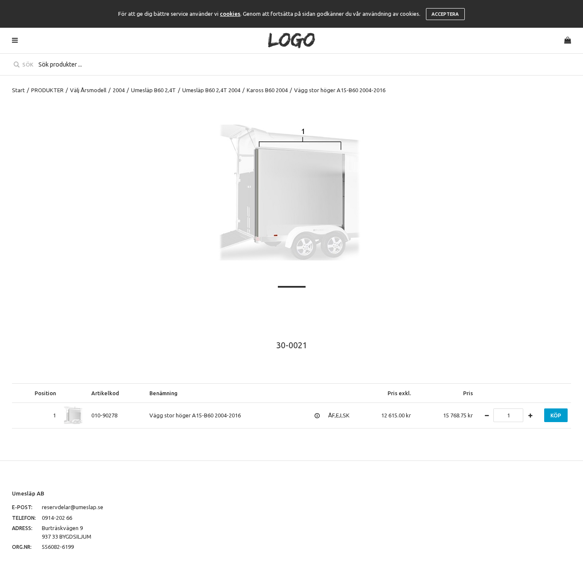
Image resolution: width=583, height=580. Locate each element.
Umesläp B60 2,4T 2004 (211, 90)
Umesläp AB (28, 493)
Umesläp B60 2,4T (153, 90)
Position (45, 393)
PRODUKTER (47, 90)
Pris (468, 393)
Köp (556, 415)
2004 (119, 90)
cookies (230, 14)
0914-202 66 (57, 518)
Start (18, 90)
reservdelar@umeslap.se (72, 507)
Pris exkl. (399, 393)
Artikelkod (105, 393)
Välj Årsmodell (88, 90)
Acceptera (445, 14)
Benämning (163, 393)
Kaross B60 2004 (267, 90)
